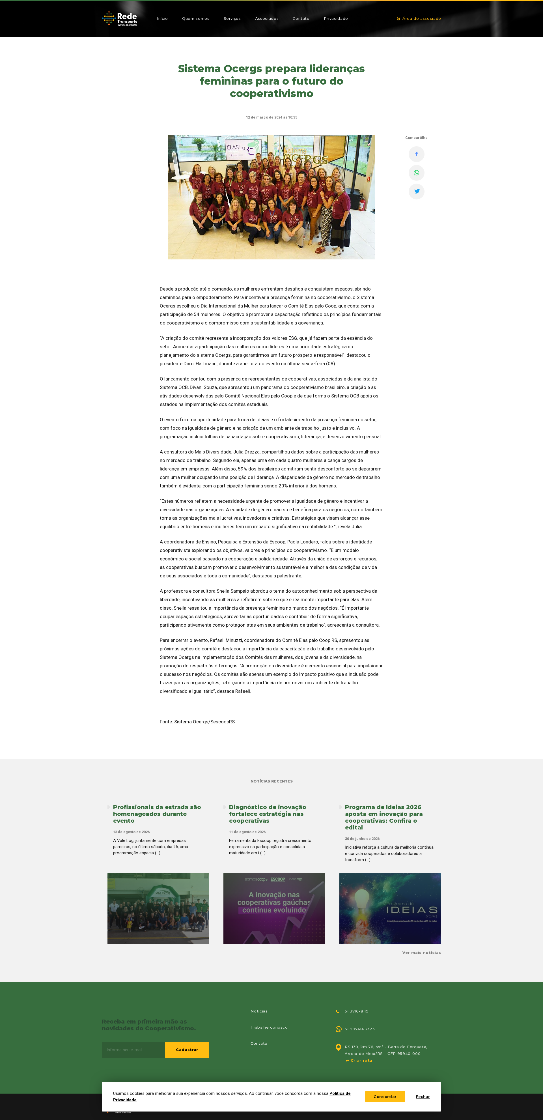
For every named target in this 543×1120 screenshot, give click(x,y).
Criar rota (360, 1060)
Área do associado (421, 18)
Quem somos (196, 18)
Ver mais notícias (421, 952)
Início (162, 18)
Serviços (232, 18)
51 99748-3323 (360, 1029)
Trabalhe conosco (269, 1027)
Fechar (423, 1096)
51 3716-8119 (357, 1011)
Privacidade (336, 18)
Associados (267, 18)
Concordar (385, 1096)
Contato (301, 18)
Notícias (259, 1011)
